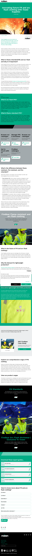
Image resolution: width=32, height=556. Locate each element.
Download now (26, 143)
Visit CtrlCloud (15, 143)
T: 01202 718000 (4, 543)
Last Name (3, 495)
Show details (27, 281)
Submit (5, 520)
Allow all (26, 284)
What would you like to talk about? (8, 511)
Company (3, 504)
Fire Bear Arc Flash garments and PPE (19, 81)
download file (11, 464)
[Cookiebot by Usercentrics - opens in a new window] (27, 271)
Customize (15, 284)
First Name (3, 492)
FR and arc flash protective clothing (7, 267)
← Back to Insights (4, 35)
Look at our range (6, 143)
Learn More (16, 157)
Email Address (4, 498)
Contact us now (6, 159)
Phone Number (3, 501)
